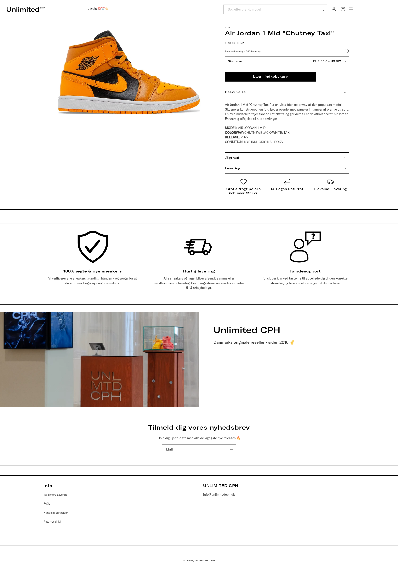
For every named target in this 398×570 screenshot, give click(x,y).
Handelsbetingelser (56, 513)
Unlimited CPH (205, 560)
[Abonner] (231, 449)
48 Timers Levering (55, 494)
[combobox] (275, 9)
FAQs (47, 503)
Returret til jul (52, 521)
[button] (350, 9)
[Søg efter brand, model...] (322, 9)
